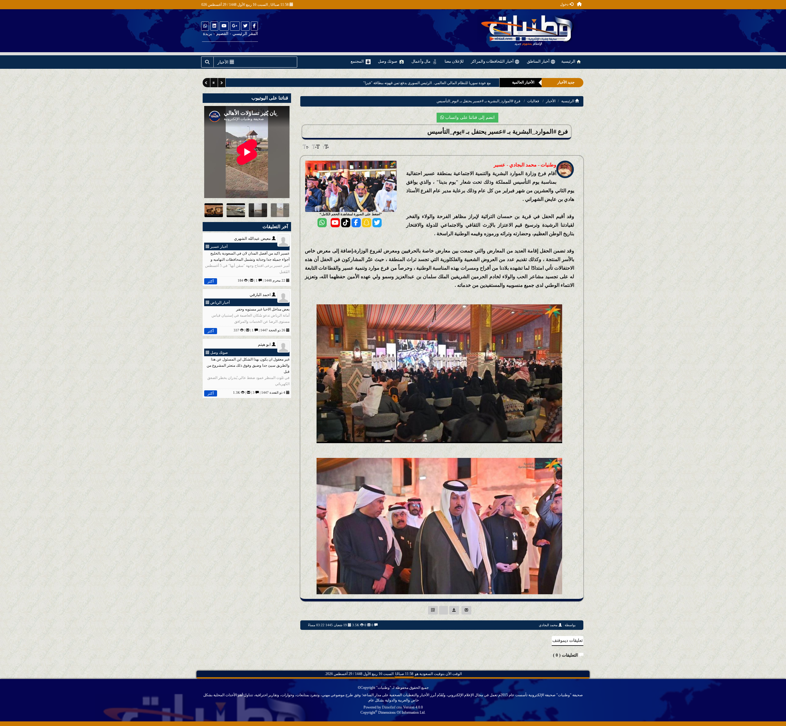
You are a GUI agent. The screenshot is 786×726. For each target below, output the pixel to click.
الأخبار (550, 101)
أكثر (211, 281)
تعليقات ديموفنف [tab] (567, 640)
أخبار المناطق (539, 61)
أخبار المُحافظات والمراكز (493, 61)
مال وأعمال (421, 61)
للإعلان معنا (454, 61)
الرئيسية (568, 61)
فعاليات (533, 101)
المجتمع (358, 61)
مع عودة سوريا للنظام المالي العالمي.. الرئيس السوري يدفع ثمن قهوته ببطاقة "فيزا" (425, 83)
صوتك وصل (388, 61)
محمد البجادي (548, 625)
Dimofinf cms (392, 707)
